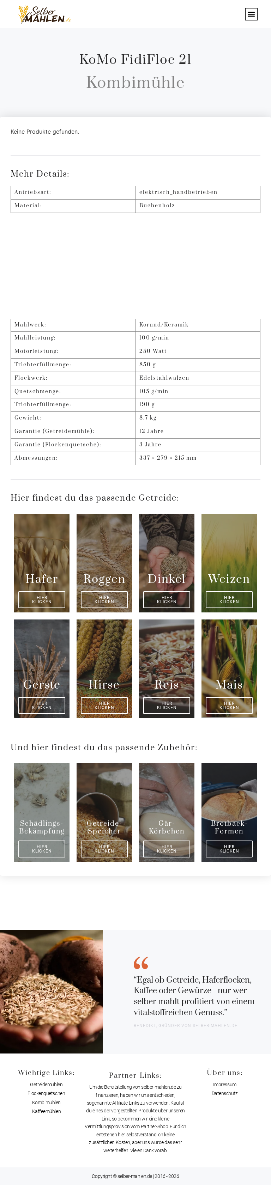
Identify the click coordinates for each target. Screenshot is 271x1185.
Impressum (224, 1084)
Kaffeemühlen (46, 1111)
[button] (251, 14)
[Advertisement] (135, 265)
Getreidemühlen (46, 1084)
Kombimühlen (46, 1102)
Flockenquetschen (46, 1093)
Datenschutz (225, 1093)
